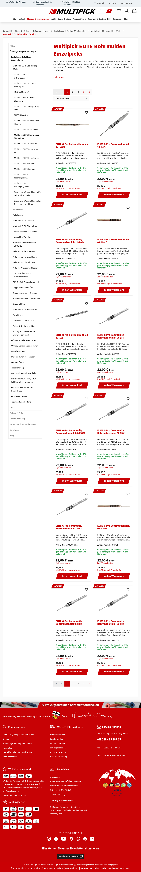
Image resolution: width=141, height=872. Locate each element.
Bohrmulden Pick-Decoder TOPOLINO (24, 244)
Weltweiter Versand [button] (19, 769)
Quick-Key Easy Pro (19, 396)
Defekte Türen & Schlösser (23, 357)
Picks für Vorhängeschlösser (25, 257)
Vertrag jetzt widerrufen (62, 801)
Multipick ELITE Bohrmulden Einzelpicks (26, 136)
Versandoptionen (57, 743)
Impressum (55, 777)
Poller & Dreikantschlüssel (24, 326)
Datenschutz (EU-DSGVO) (61, 790)
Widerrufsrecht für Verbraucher (64, 786)
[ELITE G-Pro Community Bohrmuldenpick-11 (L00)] (72, 220)
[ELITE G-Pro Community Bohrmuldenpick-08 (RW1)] (72, 410)
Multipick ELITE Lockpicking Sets (26, 108)
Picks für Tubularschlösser (24, 262)
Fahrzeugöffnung (17, 419)
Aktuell (13, 46)
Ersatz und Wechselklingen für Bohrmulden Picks (27, 194)
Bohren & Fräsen (17, 413)
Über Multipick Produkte (52, 868)
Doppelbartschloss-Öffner (24, 288)
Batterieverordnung (58, 757)
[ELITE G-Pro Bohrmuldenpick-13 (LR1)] (114, 124)
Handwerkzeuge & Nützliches (24, 373)
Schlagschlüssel (19, 304)
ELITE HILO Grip (21, 115)
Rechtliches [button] (62, 769)
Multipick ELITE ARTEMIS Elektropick (25, 99)
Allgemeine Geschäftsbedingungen (65, 781)
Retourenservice (10, 757)
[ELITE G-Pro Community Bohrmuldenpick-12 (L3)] (72, 506)
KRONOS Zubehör (22, 92)
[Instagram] (49, 839)
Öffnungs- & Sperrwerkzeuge (23, 52)
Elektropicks (18, 210)
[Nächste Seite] (83, 92)
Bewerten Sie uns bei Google (93, 868)
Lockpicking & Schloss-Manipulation (21, 59)
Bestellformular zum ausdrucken (17, 752)
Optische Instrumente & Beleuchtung (22, 389)
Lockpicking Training (22, 237)
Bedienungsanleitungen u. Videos (17, 744)
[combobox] (102, 11)
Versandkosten (64, 865)
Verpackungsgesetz (58, 752)
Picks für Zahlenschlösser (24, 251)
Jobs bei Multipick (116, 868)
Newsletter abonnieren (69, 856)
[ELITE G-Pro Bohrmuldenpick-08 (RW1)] (114, 220)
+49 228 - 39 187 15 (109, 739)
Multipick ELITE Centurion (25, 144)
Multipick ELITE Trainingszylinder (21, 185)
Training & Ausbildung (21, 402)
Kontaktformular (119, 755)
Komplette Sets (18, 351)
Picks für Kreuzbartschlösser (25, 268)
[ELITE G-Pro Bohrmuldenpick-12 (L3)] (72, 315)
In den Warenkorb (72, 195)
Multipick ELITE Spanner (25, 169)
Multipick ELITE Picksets (23, 221)
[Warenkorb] (134, 11)
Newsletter (8, 748)
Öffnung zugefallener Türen (23, 340)
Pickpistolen (18, 215)
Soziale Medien (56, 739)
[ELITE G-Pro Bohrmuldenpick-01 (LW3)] (114, 506)
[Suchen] (109, 11)
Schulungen (15, 430)
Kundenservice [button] (16, 727)
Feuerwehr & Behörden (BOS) (23, 424)
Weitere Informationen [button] (70, 727)
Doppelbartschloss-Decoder (25, 293)
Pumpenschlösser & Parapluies (26, 299)
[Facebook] (56, 839)
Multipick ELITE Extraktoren (26, 158)
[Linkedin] (92, 839)
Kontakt (6, 739)
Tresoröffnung (17, 368)
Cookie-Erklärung (57, 794)
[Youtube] (63, 839)
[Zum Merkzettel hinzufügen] (86, 112)
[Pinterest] (85, 839)
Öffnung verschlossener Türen (24, 346)
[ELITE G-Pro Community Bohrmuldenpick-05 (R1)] (114, 315)
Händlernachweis (57, 735)
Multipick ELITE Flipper (24, 164)
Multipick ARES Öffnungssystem (21, 76)
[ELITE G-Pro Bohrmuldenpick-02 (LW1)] (72, 124)
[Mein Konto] (127, 11)
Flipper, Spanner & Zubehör (25, 232)
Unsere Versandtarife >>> (14, 796)
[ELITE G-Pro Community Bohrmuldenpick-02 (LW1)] (114, 410)
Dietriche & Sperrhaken (23, 321)
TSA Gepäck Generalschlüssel (26, 282)
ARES (12, 407)
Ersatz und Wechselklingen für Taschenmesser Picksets (27, 202)
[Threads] (78, 839)
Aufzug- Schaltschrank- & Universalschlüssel (24, 333)
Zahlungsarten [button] (17, 802)
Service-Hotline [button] (111, 727)
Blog (12, 436)
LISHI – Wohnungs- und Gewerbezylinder (23, 275)
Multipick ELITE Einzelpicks (26, 129)
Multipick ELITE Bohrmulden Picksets (26, 122)
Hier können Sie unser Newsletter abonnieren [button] (70, 848)
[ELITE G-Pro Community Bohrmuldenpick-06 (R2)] (114, 601)
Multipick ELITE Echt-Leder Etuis (26, 151)
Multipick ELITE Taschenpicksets (21, 176)
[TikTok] (71, 839)
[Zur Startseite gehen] (72, 11)
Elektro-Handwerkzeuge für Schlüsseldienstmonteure (23, 380)
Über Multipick (72, 868)
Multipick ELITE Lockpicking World (25, 67)
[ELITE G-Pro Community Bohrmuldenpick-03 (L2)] (72, 601)
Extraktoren (18, 315)
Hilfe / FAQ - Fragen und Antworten (18, 735)
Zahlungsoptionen (58, 748)
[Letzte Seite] (89, 92)
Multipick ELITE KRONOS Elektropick (25, 85)
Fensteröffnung (18, 362)
